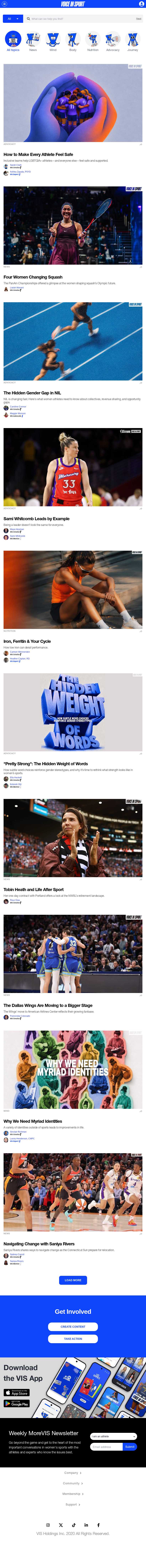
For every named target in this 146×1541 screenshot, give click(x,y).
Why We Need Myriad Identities (33, 1122)
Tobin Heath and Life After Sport (33, 890)
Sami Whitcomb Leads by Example (36, 519)
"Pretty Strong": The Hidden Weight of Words (46, 764)
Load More (73, 1280)
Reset (138, 18)
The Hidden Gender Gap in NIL (32, 393)
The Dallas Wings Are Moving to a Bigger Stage (48, 1006)
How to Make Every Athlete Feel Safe (38, 155)
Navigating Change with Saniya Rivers (39, 1244)
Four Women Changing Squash (33, 278)
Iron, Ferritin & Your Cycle (27, 642)
